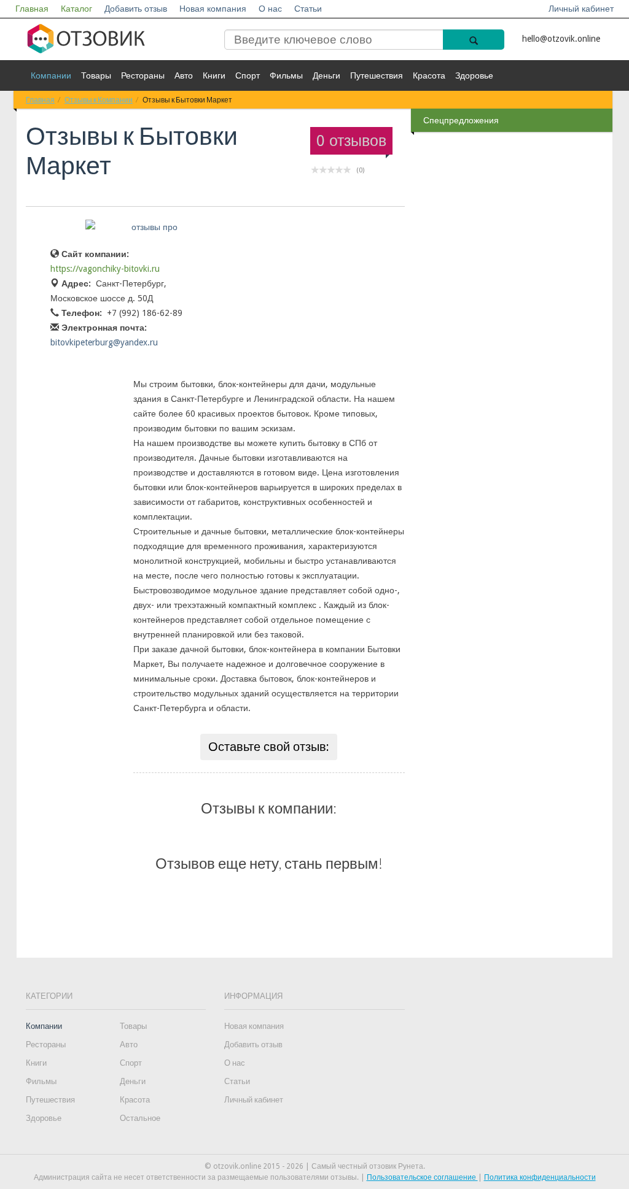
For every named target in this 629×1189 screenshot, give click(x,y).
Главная (32, 8)
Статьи (308, 8)
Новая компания (212, 8)
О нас (270, 8)
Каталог (76, 8)
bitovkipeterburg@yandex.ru (104, 342)
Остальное (140, 1118)
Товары (96, 75)
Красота (429, 75)
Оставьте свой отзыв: (268, 746)
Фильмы (286, 75)
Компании (51, 75)
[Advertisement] (513, 331)
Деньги (326, 75)
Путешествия (376, 75)
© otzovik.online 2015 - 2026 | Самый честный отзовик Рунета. (315, 1166)
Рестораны (143, 75)
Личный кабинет (581, 8)
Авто (183, 75)
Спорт (247, 75)
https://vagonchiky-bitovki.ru (105, 269)
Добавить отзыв (135, 8)
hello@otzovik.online (561, 39)
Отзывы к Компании (98, 99)
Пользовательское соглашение (422, 1177)
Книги (214, 75)
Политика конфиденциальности (540, 1177)
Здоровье (474, 75)
